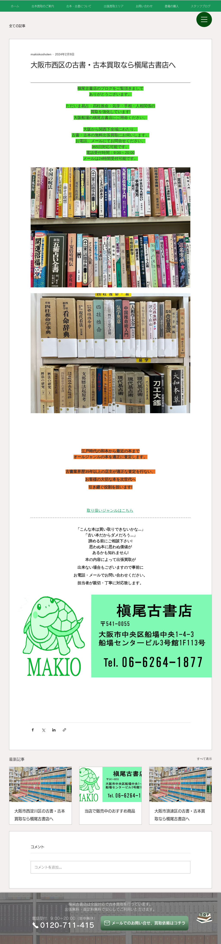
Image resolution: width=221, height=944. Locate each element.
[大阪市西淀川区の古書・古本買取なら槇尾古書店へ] (40, 784)
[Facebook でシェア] (33, 730)
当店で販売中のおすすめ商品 (110, 811)
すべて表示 (204, 758)
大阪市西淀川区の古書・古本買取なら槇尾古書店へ (39, 815)
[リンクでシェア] (64, 730)
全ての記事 (17, 25)
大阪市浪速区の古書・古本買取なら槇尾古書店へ (180, 815)
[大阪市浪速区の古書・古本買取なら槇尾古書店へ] (180, 784)
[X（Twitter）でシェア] (43, 730)
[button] (204, 19)
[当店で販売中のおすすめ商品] (110, 784)
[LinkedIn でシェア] (54, 730)
